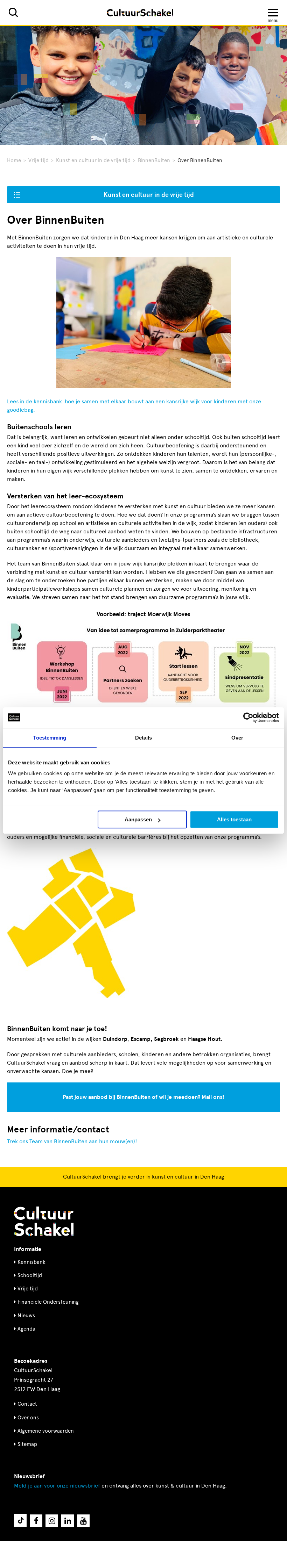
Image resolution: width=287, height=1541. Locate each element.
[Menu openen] (273, 12)
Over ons (28, 1417)
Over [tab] (237, 738)
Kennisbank (32, 1262)
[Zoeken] (13, 12)
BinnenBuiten (154, 160)
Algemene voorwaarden (46, 1431)
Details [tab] (143, 738)
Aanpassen (138, 819)
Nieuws (26, 1315)
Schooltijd (30, 1275)
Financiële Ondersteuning (48, 1302)
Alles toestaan (234, 819)
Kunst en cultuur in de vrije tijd (93, 160)
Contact (27, 1404)
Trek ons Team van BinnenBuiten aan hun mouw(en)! (72, 1141)
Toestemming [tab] (49, 738)
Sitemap (27, 1444)
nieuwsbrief (57, 1485)
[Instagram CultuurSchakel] (52, 1520)
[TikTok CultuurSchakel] (20, 1520)
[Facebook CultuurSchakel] (36, 1520)
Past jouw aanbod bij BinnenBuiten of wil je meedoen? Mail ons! (143, 1097)
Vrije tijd (38, 160)
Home (14, 160)
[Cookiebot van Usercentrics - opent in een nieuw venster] (248, 717)
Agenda (26, 1329)
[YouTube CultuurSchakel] (83, 1520)
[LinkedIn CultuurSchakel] (67, 1520)
